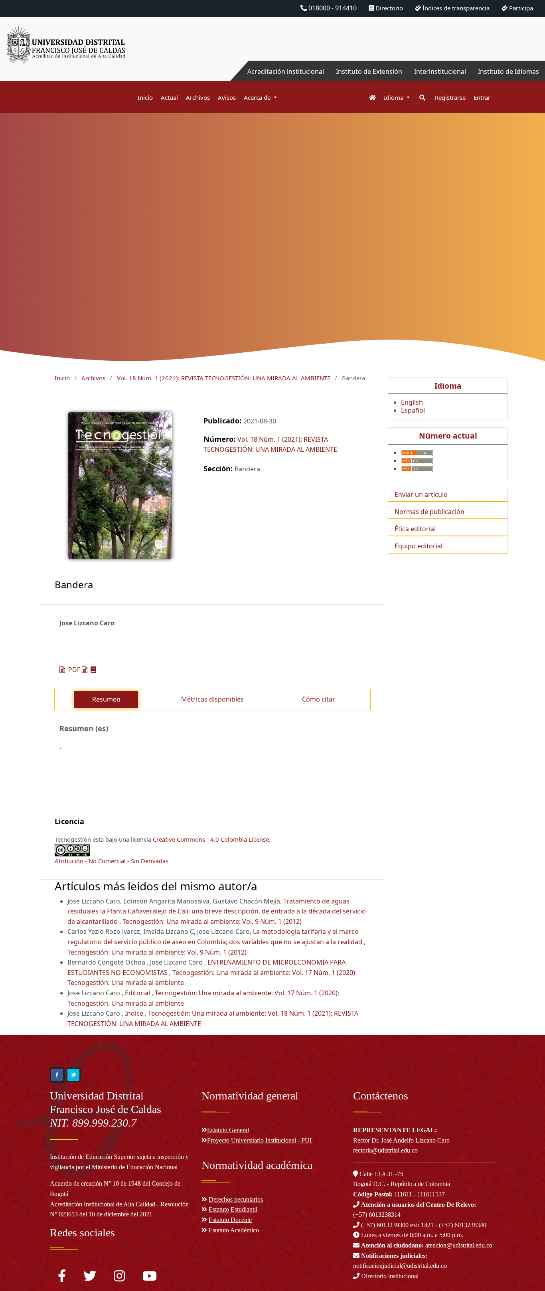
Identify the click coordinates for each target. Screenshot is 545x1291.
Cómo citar (318, 699)
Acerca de (258, 97)
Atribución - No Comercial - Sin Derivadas (111, 861)
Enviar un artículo (421, 494)
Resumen (106, 699)
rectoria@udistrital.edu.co (385, 1150)
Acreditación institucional (285, 71)
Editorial (138, 993)
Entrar (482, 97)
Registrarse (450, 97)
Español (413, 410)
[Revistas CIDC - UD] (368, 97)
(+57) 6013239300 (385, 1225)
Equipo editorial (418, 546)
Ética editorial (415, 528)
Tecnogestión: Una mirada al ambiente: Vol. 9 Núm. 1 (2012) (212, 921)
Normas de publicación (429, 511)
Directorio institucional (389, 1276)
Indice (135, 1013)
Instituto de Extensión (369, 71)
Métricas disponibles (212, 699)
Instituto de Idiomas (508, 71)
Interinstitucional (440, 71)
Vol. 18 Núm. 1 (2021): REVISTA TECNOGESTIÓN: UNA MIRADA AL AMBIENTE (223, 378)
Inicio (145, 97)
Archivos (198, 97)
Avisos (227, 97)
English (412, 402)
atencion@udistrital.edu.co (426, 1245)
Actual (169, 97)
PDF (74, 669)
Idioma (394, 97)
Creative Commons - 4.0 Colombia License (211, 839)
